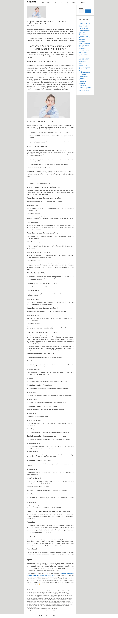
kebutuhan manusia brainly (53, 599)
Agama (42, 2)
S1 (67, 2)
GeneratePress (58, 615)
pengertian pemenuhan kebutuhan (34, 605)
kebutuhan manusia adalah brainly (39, 599)
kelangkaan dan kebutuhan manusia (44, 601)
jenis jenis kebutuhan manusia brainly (48, 595)
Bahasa (48, 2)
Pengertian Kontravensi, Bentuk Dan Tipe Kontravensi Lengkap (42, 610)
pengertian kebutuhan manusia (55, 602)
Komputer (74, 2)
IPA (55, 2)
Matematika (82, 2)
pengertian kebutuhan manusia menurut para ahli (45, 604)
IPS (61, 2)
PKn (89, 2)
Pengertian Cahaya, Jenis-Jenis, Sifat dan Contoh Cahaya (85, 25)
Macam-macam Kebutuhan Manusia (61, 601)
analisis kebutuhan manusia (63, 590)
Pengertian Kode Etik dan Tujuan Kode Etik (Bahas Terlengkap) (42, 608)
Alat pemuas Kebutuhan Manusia (48, 590)
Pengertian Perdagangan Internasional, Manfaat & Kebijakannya (83, 82)
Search (81, 8)
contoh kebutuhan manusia (42, 592)
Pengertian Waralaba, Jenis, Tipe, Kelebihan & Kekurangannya (85, 89)
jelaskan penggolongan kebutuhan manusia (53, 593)
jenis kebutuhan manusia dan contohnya (57, 596)
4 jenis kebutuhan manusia (34, 590)
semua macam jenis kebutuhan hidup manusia (53, 605)
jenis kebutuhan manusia (41, 596)
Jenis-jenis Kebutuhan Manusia (60, 598)
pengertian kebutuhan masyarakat (65, 604)
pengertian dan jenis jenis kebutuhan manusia (37, 602)
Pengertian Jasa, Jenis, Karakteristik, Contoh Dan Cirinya (84, 67)
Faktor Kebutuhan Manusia (55, 592)
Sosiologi (30, 589)
